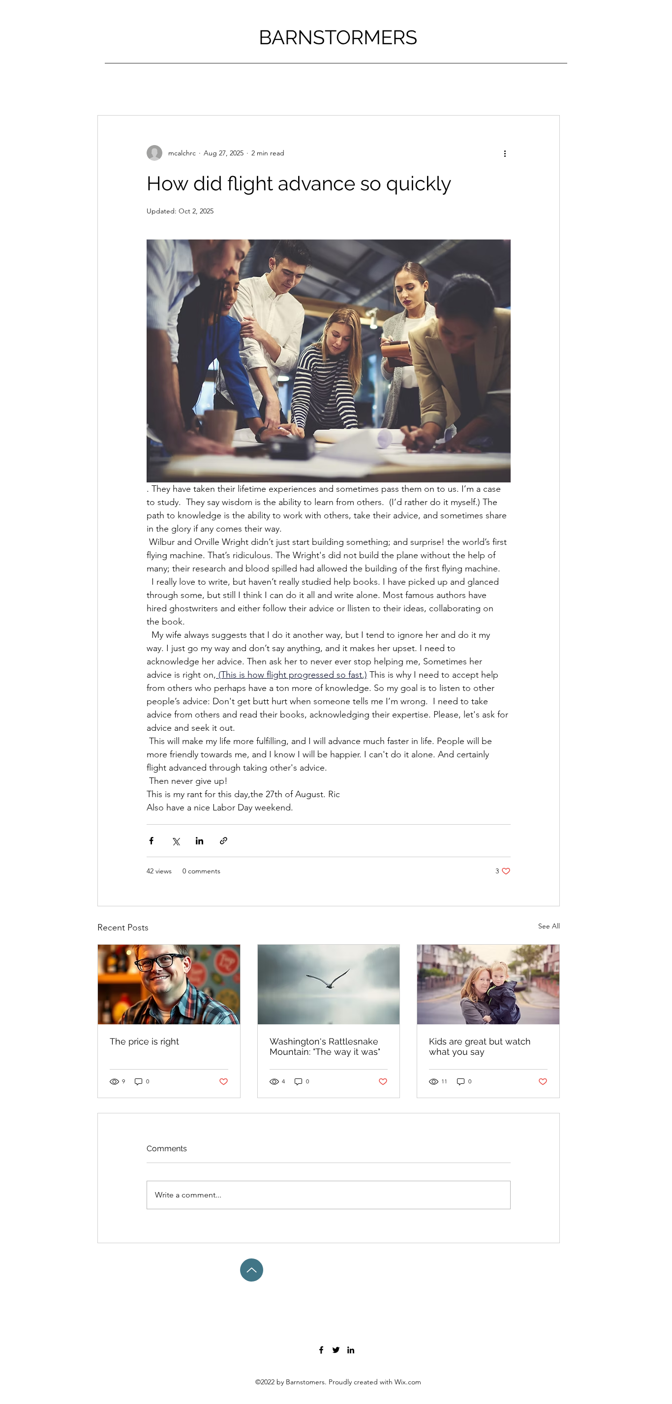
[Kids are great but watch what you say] (488, 984)
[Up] (251, 1270)
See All (549, 926)
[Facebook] (321, 1350)
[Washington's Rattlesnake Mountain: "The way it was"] (329, 984)
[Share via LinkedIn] (199, 840)
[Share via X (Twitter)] (175, 840)
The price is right (144, 1041)
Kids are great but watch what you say (480, 1046)
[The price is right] (169, 984)
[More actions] (505, 153)
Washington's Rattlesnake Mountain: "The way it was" (325, 1046)
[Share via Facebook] (151, 840)
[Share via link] (223, 840)
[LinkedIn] (351, 1350)
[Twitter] (336, 1350)
